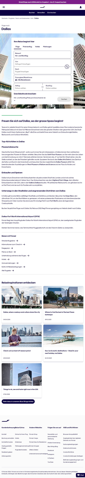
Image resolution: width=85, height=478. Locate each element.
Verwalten (41, 13)
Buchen (32, 13)
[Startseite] (42, 7)
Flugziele (11, 18)
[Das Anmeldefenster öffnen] (80, 7)
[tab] (17, 47)
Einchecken (51, 13)
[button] (4, 7)
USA (32, 18)
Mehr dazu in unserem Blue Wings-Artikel (18, 401)
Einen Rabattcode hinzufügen (25, 94)
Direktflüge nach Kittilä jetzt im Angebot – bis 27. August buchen (42, 2)
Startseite (4, 18)
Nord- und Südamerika (22, 18)
